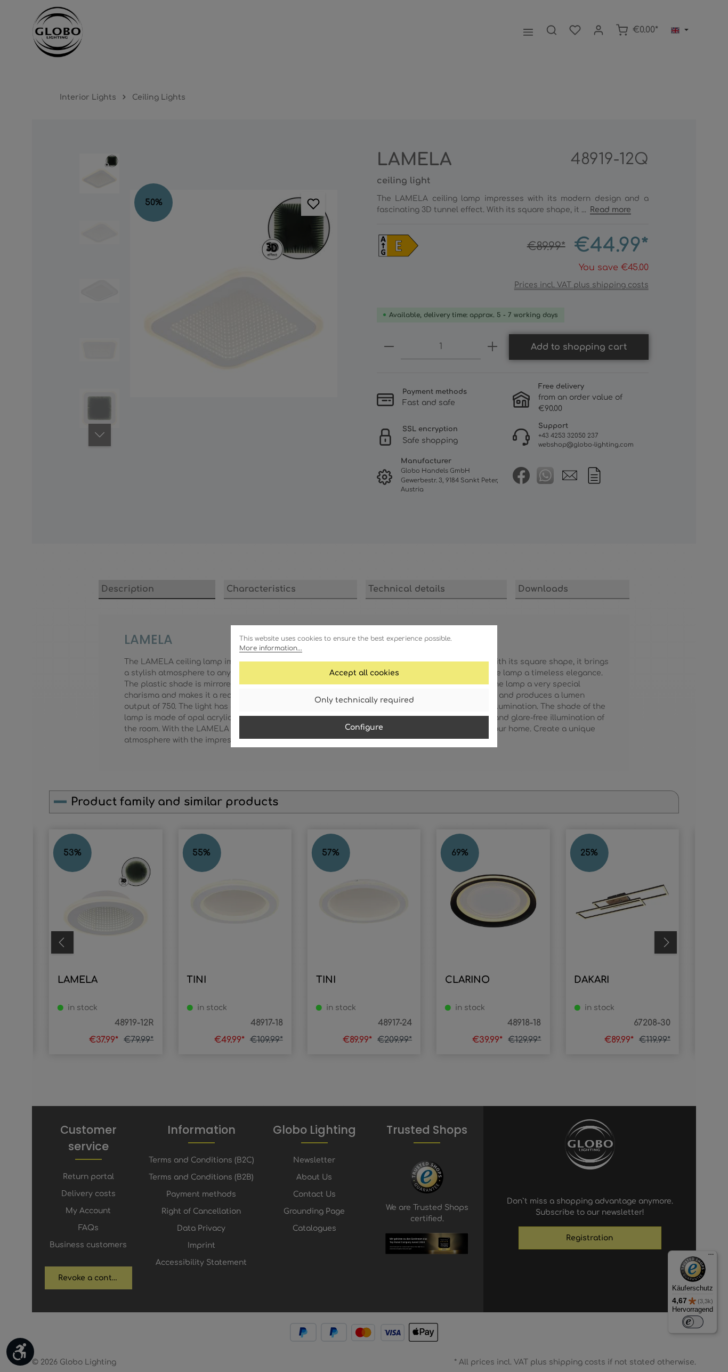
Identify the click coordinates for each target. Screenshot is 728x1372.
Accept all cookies (364, 673)
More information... (270, 648)
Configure (364, 727)
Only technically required (364, 700)
